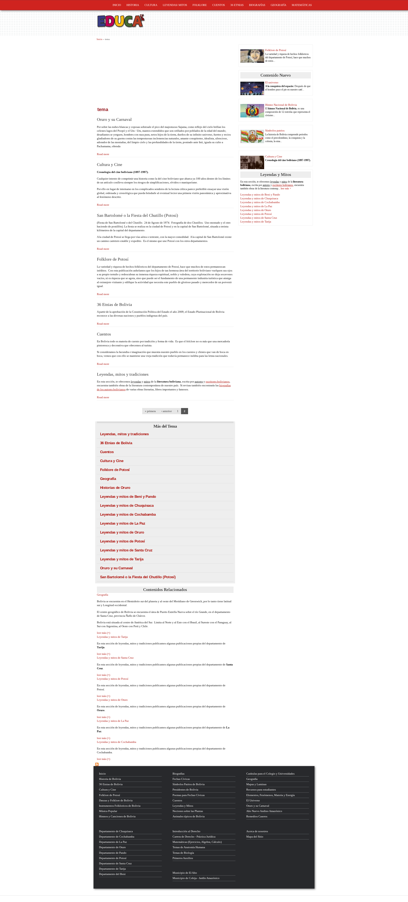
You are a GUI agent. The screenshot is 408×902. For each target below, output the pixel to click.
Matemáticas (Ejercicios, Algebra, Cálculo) (197, 841)
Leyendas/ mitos (175, 5)
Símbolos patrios (275, 130)
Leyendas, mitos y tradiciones (123, 374)
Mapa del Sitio (254, 836)
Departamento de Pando (112, 852)
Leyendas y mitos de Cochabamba (128, 514)
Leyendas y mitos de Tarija (121, 559)
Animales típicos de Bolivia (189, 816)
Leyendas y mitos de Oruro (122, 532)
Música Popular (108, 811)
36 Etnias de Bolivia (114, 304)
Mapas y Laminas (256, 784)
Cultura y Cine (109, 164)
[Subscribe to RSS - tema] (165, 764)
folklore (200, 5)
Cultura (150, 5)
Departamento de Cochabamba (116, 836)
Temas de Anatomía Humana (189, 847)
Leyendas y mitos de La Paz (122, 523)
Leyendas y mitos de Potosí (122, 541)
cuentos (218, 5)
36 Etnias (237, 5)
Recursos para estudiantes (261, 789)
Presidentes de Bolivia (185, 789)
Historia (132, 5)
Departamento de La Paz (113, 841)
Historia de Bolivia (110, 779)
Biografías (257, 5)
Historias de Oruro (115, 488)
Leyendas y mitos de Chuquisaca (127, 506)
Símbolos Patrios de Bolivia (189, 784)
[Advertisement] (165, 73)
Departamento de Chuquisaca (116, 831)
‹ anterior (166, 411)
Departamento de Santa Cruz (115, 863)
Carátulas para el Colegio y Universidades (270, 773)
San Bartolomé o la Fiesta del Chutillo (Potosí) (137, 215)
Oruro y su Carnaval (114, 119)
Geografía (278, 5)
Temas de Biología (183, 852)
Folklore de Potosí (113, 259)
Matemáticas (302, 5)
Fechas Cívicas (181, 779)
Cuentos (104, 334)
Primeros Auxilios (183, 858)
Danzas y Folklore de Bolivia (116, 800)
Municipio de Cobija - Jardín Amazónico (196, 878)
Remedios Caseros (256, 816)
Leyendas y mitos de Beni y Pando (128, 497)
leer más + (286, 188)
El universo (271, 82)
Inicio (117, 5)
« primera (150, 411)
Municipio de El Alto (185, 872)
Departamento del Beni (112, 874)
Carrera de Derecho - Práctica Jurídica (194, 836)
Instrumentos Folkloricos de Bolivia (119, 805)
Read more (103, 154)
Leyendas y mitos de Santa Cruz (126, 550)
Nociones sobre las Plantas (188, 811)
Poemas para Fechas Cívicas (189, 795)
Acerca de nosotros (257, 831)
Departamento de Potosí (112, 858)
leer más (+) (103, 632)
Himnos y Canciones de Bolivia (117, 816)
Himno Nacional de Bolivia (281, 104)
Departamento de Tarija (112, 868)
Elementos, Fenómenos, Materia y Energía (270, 795)
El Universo (253, 800)
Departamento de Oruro (112, 847)
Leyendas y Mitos (183, 805)
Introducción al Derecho (186, 831)
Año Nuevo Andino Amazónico (264, 811)
